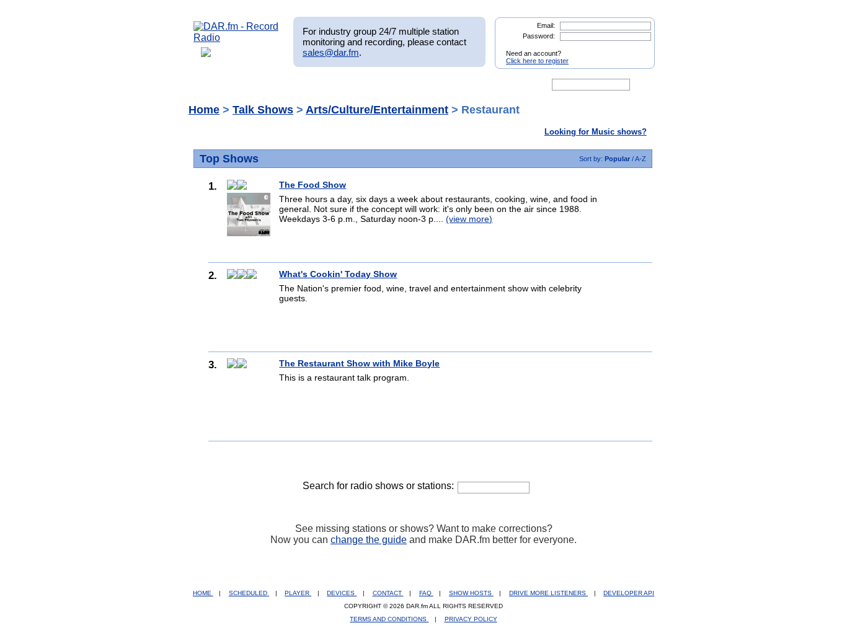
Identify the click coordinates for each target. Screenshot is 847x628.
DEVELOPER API (628, 593)
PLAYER (298, 593)
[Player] (336, 85)
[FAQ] (434, 85)
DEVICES (342, 593)
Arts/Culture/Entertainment (377, 110)
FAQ (426, 593)
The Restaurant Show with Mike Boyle (359, 363)
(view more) (469, 219)
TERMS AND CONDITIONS (389, 619)
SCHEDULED (249, 593)
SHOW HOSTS (471, 593)
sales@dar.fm (331, 52)
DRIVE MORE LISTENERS (548, 593)
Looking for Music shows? (595, 131)
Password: (539, 36)
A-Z (640, 158)
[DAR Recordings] (276, 85)
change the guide (368, 539)
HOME (203, 593)
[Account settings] (483, 85)
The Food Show (312, 185)
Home (204, 110)
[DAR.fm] (236, 37)
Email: (546, 25)
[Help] (387, 85)
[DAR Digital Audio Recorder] (214, 85)
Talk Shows (263, 110)
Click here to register (537, 60)
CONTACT (388, 593)
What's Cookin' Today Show (338, 274)
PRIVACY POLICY (471, 619)
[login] (635, 48)
